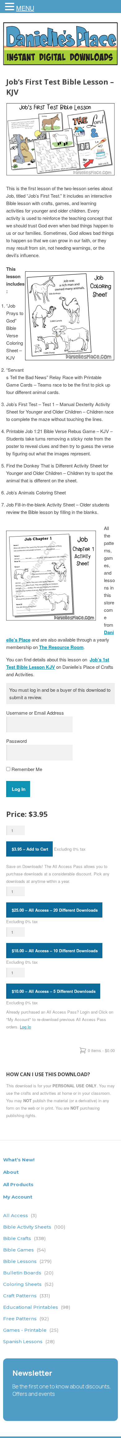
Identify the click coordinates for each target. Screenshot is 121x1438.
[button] (10, 6)
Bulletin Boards (28, 1273)
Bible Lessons (27, 1261)
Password (16, 741)
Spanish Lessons (29, 1341)
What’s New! (18, 1160)
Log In (25, 1027)
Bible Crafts (24, 1238)
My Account (17, 1197)
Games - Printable (31, 1330)
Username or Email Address (35, 712)
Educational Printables (36, 1307)
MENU (25, 7)
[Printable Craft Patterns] (60, 63)
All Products (18, 1184)
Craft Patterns (26, 1296)
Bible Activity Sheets (34, 1227)
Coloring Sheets (28, 1284)
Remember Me (26, 769)
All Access (20, 1215)
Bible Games (24, 1250)
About (11, 1172)
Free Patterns (26, 1319)
